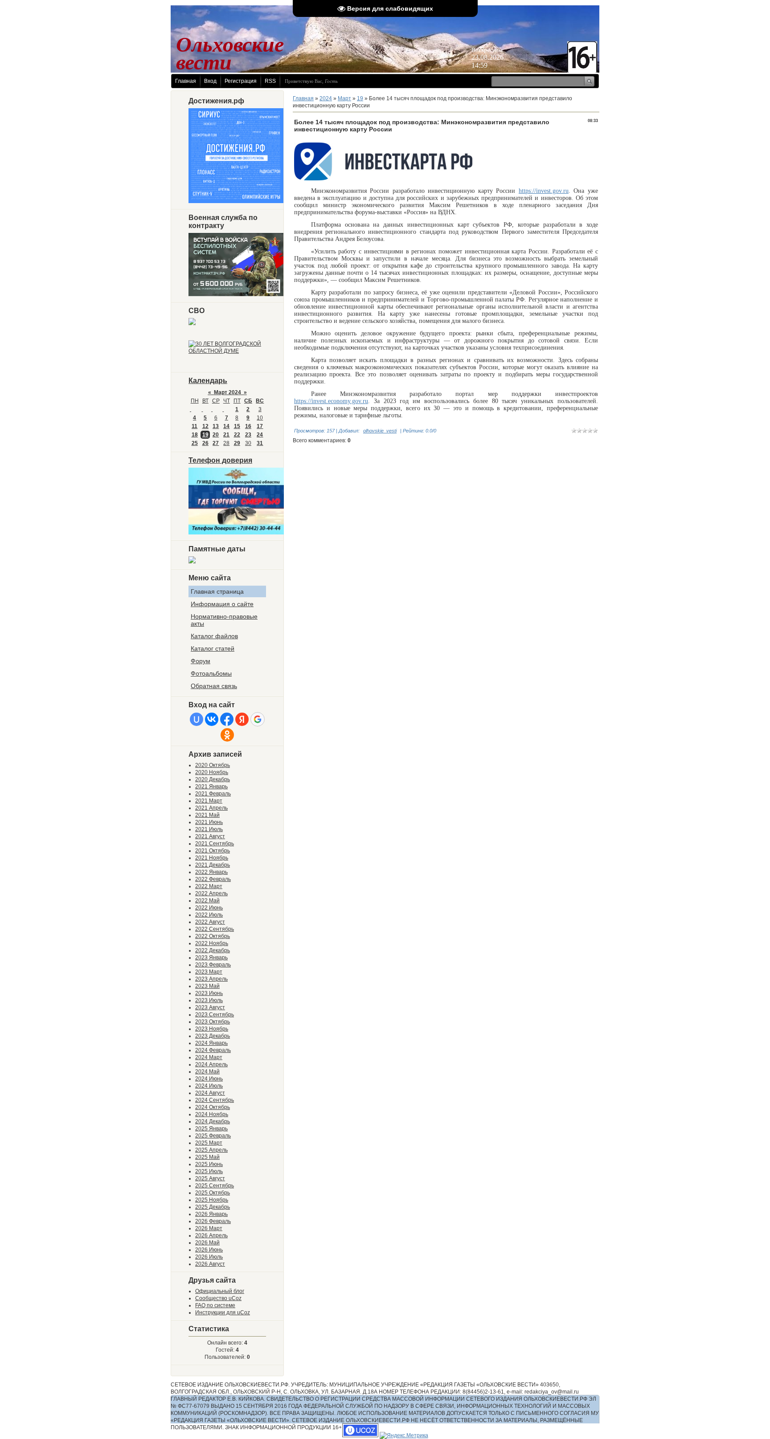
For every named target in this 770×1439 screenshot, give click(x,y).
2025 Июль (209, 1171)
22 (237, 435)
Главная (185, 81)
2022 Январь (211, 872)
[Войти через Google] (257, 719)
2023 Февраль (213, 965)
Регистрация (241, 81)
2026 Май (207, 1242)
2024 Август (210, 1093)
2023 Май (207, 986)
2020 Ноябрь (211, 772)
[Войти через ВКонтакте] (211, 719)
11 (194, 426)
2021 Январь (211, 786)
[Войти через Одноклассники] (227, 735)
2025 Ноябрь (211, 1200)
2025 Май (207, 1157)
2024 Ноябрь (211, 1114)
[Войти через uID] (196, 719)
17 (260, 426)
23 (248, 435)
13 (216, 426)
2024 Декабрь (212, 1121)
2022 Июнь (209, 908)
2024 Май (207, 1071)
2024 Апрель (211, 1064)
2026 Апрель (211, 1235)
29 (237, 443)
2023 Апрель (211, 979)
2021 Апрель (211, 808)
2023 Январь (211, 957)
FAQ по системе (215, 1305)
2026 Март (208, 1228)
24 (260, 435)
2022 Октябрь (212, 936)
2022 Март (208, 886)
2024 (325, 98)
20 (216, 435)
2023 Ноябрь (211, 1029)
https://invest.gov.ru (544, 191)
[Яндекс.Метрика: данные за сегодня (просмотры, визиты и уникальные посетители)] (404, 1435)
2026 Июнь (209, 1250)
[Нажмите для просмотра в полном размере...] (383, 178)
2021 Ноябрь (211, 858)
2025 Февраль (213, 1136)
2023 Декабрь (212, 1036)
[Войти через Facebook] (226, 719)
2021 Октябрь (212, 851)
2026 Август (210, 1264)
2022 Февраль (213, 879)
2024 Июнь (209, 1079)
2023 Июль (209, 1000)
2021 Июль (209, 829)
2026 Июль (209, 1257)
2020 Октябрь (212, 765)
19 (205, 435)
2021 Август (210, 836)
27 (216, 443)
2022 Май (207, 900)
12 (205, 426)
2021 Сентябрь (214, 843)
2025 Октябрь (212, 1193)
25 (195, 443)
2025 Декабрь (212, 1207)
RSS (270, 81)
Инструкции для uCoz (222, 1312)
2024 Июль (209, 1086)
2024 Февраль (213, 1050)
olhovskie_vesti (380, 430)
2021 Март (208, 801)
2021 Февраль (213, 794)
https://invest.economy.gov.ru (331, 401)
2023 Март (208, 972)
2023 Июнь (209, 993)
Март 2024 (227, 392)
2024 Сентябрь (214, 1100)
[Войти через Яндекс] (242, 719)
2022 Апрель (211, 893)
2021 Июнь (209, 822)
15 (237, 426)
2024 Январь (211, 1043)
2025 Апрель (211, 1150)
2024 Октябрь (212, 1107)
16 (248, 426)
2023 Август (210, 1007)
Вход (210, 81)
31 (260, 443)
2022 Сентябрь (214, 929)
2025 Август (210, 1178)
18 (195, 435)
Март (344, 98)
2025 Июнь (209, 1164)
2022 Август (210, 922)
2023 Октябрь (212, 1022)
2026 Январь (211, 1214)
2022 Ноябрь (211, 943)
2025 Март (208, 1143)
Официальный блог (219, 1291)
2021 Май (207, 815)
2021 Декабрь (212, 865)
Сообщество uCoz (218, 1298)
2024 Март (208, 1057)
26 (205, 443)
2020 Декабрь (212, 779)
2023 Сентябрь (214, 1014)
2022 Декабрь (212, 950)
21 (226, 435)
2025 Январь (211, 1128)
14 (226, 426)
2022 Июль (209, 915)
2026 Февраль (213, 1221)
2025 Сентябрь (214, 1185)
